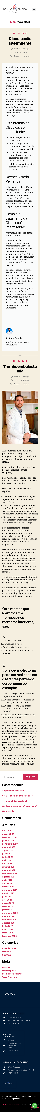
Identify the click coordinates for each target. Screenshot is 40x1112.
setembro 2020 (9, 919)
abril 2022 (7, 883)
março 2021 (8, 903)
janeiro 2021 (8, 910)
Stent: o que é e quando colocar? (17, 796)
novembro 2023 (10, 844)
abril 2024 (7, 831)
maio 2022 (7, 880)
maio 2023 (7, 860)
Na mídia (6, 951)
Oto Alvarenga (23, 49)
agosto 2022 (8, 877)
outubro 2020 (8, 916)
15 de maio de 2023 (21, 380)
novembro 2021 (9, 890)
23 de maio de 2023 (21, 52)
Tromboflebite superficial (14, 801)
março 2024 (8, 834)
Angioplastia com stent (13, 790)
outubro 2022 (8, 870)
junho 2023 (7, 857)
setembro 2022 (9, 873)
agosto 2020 (8, 923)
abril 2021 (7, 900)
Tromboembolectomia (20, 368)
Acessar (6, 967)
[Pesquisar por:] (11, 777)
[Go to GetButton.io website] (34, 1109)
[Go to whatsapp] (34, 1105)
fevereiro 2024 (9, 837)
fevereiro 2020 (9, 936)
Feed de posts (9, 970)
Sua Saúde (7, 955)
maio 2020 (7, 929)
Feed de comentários (12, 974)
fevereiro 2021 (9, 906)
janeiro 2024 (8, 840)
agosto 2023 (8, 850)
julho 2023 (7, 854)
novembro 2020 (10, 913)
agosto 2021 (8, 893)
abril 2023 (7, 863)
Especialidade (20, 33)
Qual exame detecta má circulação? (19, 806)
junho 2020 (7, 926)
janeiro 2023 (8, 867)
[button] (34, 9)
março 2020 (8, 933)
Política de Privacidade (11, 1105)
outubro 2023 (8, 847)
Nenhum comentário (22, 56)
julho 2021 (7, 896)
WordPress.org (9, 977)
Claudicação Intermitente (20, 41)
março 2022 (8, 886)
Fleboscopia (8, 811)
